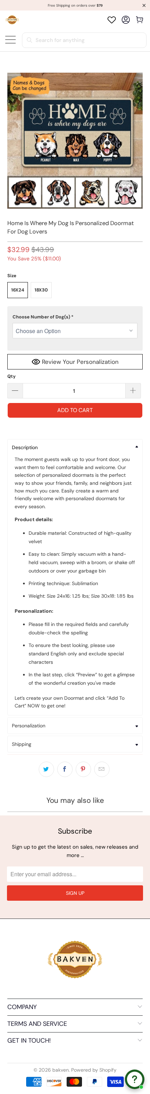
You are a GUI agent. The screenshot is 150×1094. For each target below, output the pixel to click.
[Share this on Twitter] (46, 769)
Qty (11, 376)
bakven (60, 1070)
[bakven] (12, 19)
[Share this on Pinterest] (83, 769)
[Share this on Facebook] (65, 769)
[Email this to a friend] (102, 769)
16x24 (17, 290)
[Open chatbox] (134, 1079)
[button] (75, 317)
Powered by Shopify (94, 1070)
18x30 (41, 290)
